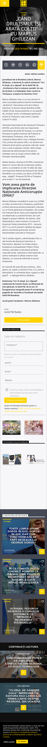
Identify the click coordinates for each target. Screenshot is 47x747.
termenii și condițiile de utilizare (24, 732)
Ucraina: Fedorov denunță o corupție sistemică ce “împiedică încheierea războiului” (23, 615)
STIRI (23, 15)
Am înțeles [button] (22, 741)
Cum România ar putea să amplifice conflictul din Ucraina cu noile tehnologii (23, 662)
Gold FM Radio (22, 49)
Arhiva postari (23, 320)
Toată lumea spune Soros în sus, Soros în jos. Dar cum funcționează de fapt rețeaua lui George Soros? (24, 535)
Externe (7, 521)
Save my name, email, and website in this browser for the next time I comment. (26, 389)
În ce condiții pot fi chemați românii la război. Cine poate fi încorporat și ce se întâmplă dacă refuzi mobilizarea (23, 575)
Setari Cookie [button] (9, 742)
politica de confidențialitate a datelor (18, 734)
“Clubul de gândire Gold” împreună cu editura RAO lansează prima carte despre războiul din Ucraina (23, 696)
